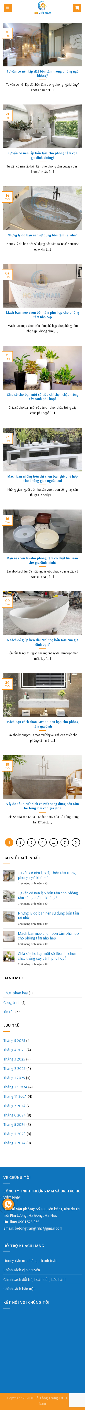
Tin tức (8, 1011)
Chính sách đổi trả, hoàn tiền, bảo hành (34, 1279)
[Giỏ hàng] (77, 8)
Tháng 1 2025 (14, 1077)
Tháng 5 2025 (14, 1040)
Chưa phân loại (15, 992)
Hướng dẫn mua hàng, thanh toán (30, 1260)
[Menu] (8, 8)
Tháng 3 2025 (14, 1058)
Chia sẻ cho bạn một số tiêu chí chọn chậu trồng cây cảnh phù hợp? (47, 956)
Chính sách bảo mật (19, 1288)
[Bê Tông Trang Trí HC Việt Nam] (43, 8)
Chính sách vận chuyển (21, 1269)
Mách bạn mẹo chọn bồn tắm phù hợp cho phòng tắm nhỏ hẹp (48, 935)
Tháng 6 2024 (14, 1114)
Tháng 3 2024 (14, 1142)
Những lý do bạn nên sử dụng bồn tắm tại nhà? (48, 915)
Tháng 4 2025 (14, 1049)
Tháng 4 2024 (14, 1133)
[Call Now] (8, 1204)
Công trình (11, 1002)
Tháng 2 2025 (14, 1068)
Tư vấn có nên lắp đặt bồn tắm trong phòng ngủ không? (47, 875)
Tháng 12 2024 (15, 1086)
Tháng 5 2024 (14, 1124)
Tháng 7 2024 (14, 1105)
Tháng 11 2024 (15, 1096)
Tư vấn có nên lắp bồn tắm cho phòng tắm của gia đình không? (48, 895)
